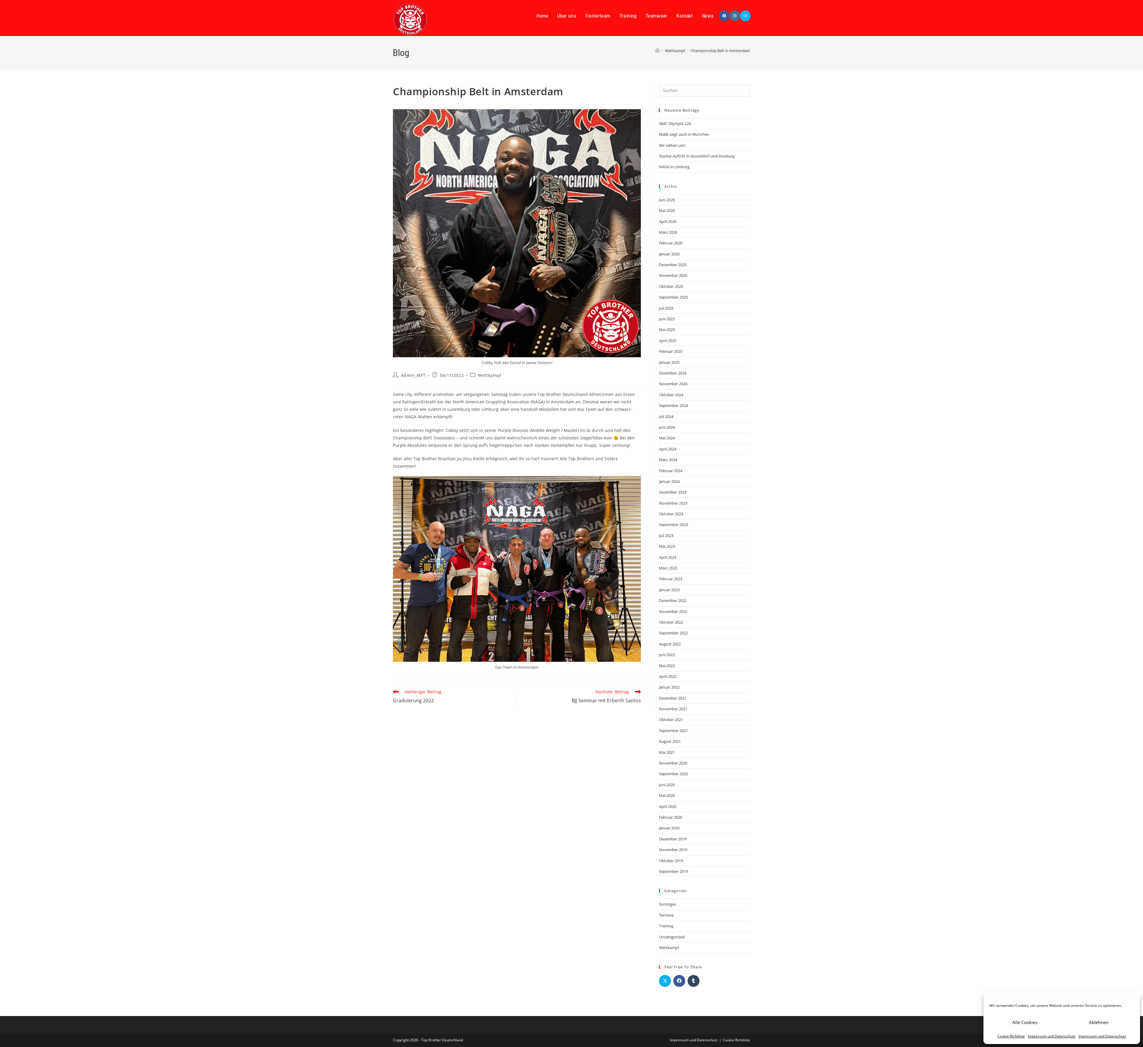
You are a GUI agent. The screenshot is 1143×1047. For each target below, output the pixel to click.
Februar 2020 (670, 817)
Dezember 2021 (672, 698)
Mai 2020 (667, 795)
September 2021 (673, 730)
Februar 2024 (670, 470)
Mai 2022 (667, 665)
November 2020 (673, 763)
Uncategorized (672, 937)
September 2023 (673, 524)
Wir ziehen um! (672, 145)
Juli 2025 (666, 308)
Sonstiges (667, 904)
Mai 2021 (667, 752)
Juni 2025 (667, 319)
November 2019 (673, 849)
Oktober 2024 (671, 394)
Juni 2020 (667, 784)
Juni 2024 (667, 427)
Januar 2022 (669, 687)
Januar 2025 (669, 362)
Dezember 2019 (672, 839)
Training (666, 926)
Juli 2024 (666, 416)
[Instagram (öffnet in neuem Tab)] (735, 15)
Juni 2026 (667, 199)
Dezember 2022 (672, 600)
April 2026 (667, 221)
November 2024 (673, 383)
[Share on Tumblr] (693, 981)
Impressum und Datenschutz (1051, 1036)
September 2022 (673, 633)
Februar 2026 (670, 243)
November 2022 (673, 611)
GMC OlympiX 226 (675, 123)
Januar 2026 (669, 254)
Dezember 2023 (672, 492)
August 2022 (670, 644)
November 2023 (673, 503)
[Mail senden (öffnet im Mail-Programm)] (745, 15)
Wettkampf (489, 375)
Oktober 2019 (671, 860)
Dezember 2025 (672, 264)
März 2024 (668, 459)
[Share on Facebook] (679, 981)
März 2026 (668, 232)
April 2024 (667, 449)
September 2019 (673, 871)
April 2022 (667, 676)
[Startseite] (657, 50)
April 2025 (667, 340)
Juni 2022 (667, 654)
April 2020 (667, 806)
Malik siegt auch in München (684, 134)
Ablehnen (1098, 1022)
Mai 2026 (667, 210)
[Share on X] (665, 981)
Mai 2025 (667, 329)
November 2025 (673, 275)
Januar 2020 (669, 828)
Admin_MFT (413, 375)
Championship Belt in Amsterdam (720, 50)
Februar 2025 (670, 351)
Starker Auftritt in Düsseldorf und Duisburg (697, 156)
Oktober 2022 (671, 622)
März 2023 (668, 568)
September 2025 (673, 297)
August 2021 (670, 741)
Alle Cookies (1024, 1022)
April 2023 (667, 557)
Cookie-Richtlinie (1011, 1036)
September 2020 (673, 773)
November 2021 (673, 708)
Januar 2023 (669, 589)
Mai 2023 (667, 546)
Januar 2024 (669, 481)
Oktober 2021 (671, 719)
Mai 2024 (667, 438)
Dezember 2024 (672, 373)
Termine (666, 915)
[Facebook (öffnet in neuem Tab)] (724, 15)
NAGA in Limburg (674, 166)
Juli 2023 (666, 535)
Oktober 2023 (671, 514)
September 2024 (673, 405)
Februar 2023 (670, 578)
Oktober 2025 (671, 286)
